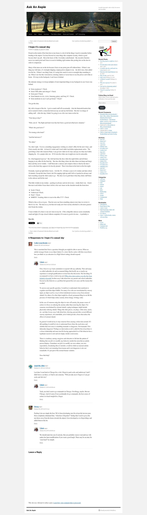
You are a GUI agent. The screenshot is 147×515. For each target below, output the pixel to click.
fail (62, 227)
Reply (35, 257)
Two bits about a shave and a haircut (108, 64)
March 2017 (103, 141)
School (101, 193)
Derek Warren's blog (105, 206)
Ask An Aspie (36, 7)
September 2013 (104, 166)
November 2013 (104, 164)
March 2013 (103, 170)
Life (50, 227)
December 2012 (104, 173)
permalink (76, 227)
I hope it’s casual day (105, 90)
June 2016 (102, 143)
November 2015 (104, 148)
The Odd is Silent (56, 34)
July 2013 (102, 168)
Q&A (101, 190)
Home (30, 34)
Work (52, 227)
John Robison (103, 204)
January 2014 (103, 161)
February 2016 (103, 146)
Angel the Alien (39, 365)
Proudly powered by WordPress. (108, 510)
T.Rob (47, 49)
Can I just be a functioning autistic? (82, 41)
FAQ (101, 182)
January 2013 (103, 172)
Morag (36, 406)
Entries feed (103, 224)
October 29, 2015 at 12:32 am (48, 264)
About (40, 34)
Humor (102, 186)
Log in (101, 222)
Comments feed (104, 226)
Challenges (45, 227)
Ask (35, 34)
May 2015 (102, 152)
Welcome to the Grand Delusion (107, 72)
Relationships (103, 191)
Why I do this (103, 75)
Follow (102, 108)
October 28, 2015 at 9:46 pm (42, 245)
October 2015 (103, 150)
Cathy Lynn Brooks (41, 243)
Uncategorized (103, 197)
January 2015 (103, 157)
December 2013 (104, 163)
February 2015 (103, 155)
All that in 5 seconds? (105, 79)
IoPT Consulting (80, 34)
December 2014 (104, 159)
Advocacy (102, 179)
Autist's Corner (103, 208)
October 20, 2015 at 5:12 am (42, 409)
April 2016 (102, 145)
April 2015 (102, 154)
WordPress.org (103, 228)
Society (102, 195)
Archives (46, 34)
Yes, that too (103, 213)
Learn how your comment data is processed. (67, 503)
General (102, 184)
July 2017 (102, 139)
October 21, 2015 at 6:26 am (47, 387)
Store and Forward (68, 34)
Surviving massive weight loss (107, 61)
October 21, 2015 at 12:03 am (42, 368)
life (64, 227)
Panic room (103, 77)
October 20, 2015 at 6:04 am (47, 430)
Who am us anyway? (105, 82)
